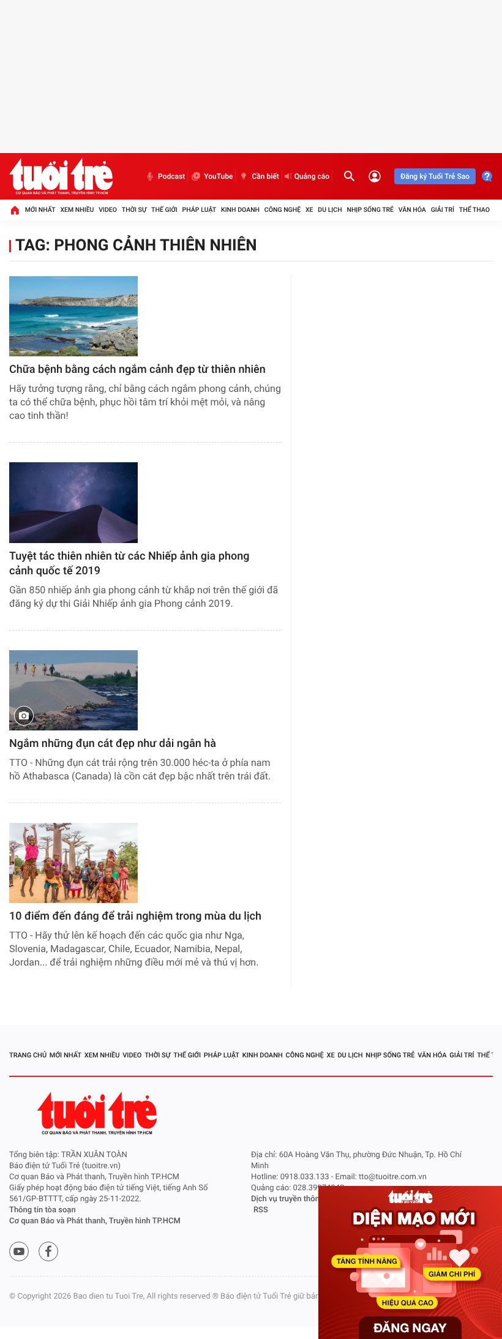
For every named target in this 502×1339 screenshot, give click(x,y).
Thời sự (134, 210)
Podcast (171, 176)
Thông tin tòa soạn (42, 1210)
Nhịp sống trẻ (370, 210)
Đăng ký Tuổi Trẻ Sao (435, 176)
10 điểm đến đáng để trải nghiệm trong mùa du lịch (135, 916)
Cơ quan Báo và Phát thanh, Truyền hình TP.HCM (95, 1221)
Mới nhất (40, 210)
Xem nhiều (77, 210)
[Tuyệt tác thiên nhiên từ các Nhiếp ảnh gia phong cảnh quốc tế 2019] (73, 502)
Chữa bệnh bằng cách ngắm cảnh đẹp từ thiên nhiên (137, 369)
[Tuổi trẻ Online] (98, 1113)
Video (108, 210)
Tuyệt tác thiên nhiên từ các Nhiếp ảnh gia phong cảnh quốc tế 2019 (129, 563)
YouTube (218, 176)
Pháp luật (199, 210)
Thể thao (474, 210)
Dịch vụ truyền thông (287, 1199)
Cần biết (265, 176)
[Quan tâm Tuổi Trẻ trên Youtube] (19, 1251)
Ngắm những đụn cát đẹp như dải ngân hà (112, 743)
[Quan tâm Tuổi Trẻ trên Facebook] (48, 1251)
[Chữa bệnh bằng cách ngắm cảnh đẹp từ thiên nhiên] (73, 316)
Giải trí (442, 210)
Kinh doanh (240, 210)
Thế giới (164, 210)
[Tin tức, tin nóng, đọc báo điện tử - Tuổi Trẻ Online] (61, 176)
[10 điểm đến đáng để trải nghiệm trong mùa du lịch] (73, 863)
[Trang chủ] (14, 210)
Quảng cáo (312, 176)
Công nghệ (282, 210)
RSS (260, 1210)
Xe (309, 210)
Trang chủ (28, 1055)
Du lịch (330, 210)
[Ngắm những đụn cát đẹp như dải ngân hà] (73, 690)
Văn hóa (412, 210)
